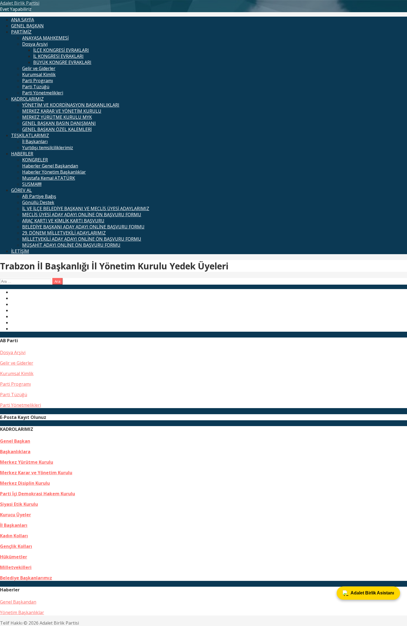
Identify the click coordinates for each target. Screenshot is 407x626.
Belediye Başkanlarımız (26, 578)
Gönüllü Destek (38, 202)
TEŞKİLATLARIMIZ (30, 135)
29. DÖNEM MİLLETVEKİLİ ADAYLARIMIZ (64, 233)
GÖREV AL (21, 190)
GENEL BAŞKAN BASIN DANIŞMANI (59, 123)
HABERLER (22, 154)
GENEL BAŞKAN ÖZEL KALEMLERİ (57, 129)
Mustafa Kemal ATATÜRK (48, 178)
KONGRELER (35, 160)
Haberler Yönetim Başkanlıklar (54, 172)
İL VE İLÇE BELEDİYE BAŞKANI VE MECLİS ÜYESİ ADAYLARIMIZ (85, 208)
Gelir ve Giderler (38, 68)
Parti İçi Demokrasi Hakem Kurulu (37, 494)
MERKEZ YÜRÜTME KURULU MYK (57, 117)
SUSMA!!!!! (32, 184)
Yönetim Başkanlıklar (22, 612)
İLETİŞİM (20, 251)
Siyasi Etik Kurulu (19, 504)
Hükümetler (13, 557)
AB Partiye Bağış (39, 196)
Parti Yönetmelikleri (42, 93)
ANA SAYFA (22, 20)
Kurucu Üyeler (15, 515)
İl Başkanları (35, 141)
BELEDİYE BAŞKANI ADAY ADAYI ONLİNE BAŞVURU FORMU (83, 227)
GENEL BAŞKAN (27, 26)
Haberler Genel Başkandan (50, 166)
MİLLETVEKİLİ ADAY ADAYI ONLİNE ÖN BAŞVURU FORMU (81, 239)
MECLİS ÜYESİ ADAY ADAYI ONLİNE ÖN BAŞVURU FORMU (81, 215)
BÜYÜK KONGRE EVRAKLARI (62, 62)
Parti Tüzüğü (35, 87)
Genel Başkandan (18, 602)
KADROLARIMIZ (27, 99)
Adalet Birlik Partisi (19, 3)
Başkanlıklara (15, 452)
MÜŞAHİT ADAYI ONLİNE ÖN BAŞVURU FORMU (71, 245)
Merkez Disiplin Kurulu (25, 483)
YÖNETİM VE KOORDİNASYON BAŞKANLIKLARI (70, 105)
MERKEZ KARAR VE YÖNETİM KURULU (61, 111)
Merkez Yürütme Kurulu (26, 462)
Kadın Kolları (14, 536)
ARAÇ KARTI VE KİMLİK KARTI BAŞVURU (63, 221)
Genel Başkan (15, 441)
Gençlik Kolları (16, 546)
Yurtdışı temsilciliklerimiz (47, 148)
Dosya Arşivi (35, 44)
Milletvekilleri (16, 567)
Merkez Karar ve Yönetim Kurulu (36, 473)
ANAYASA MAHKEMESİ (45, 38)
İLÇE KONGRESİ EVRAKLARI (61, 50)
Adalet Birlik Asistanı (372, 593)
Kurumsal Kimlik (39, 74)
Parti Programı (37, 81)
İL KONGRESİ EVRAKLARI (58, 56)
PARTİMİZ (21, 32)
